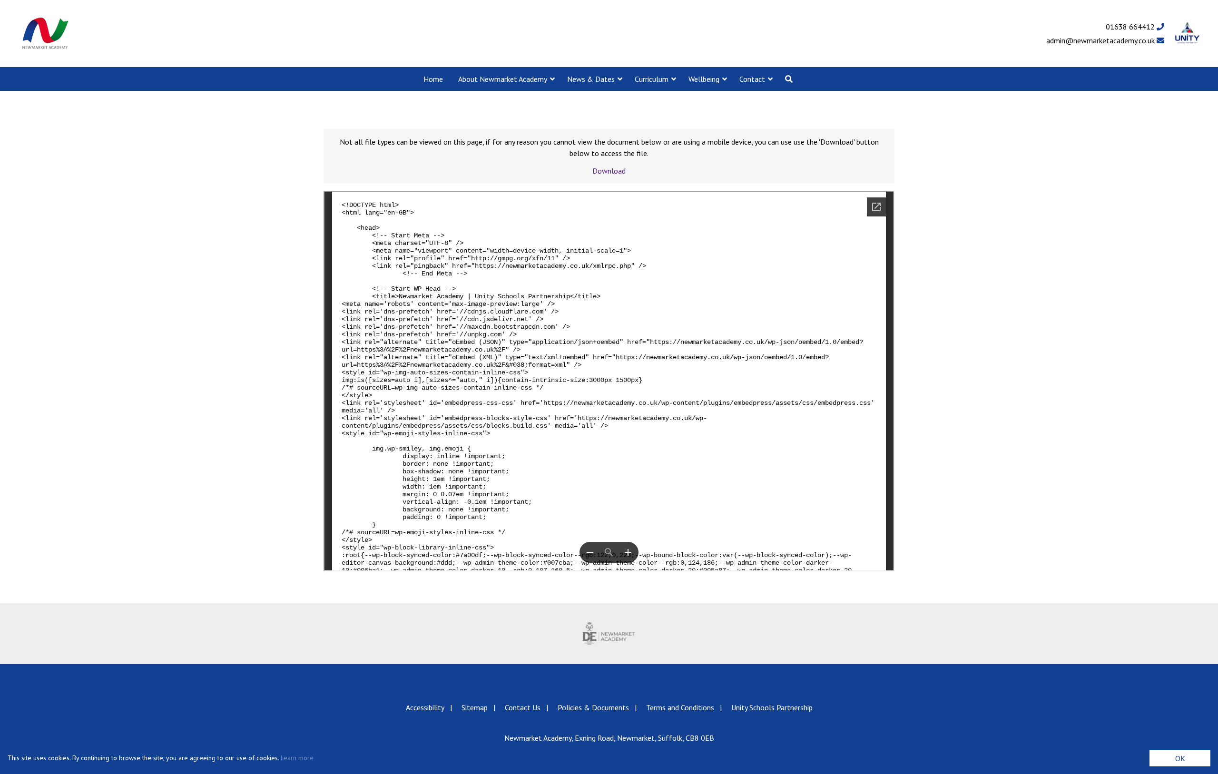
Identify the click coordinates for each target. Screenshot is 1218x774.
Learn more (297, 758)
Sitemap (475, 707)
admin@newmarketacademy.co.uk (1101, 40)
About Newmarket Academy (502, 79)
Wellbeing (703, 79)
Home (433, 79)
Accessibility (425, 707)
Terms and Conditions (680, 707)
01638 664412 (1131, 26)
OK (1180, 758)
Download (609, 171)
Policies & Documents (593, 707)
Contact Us (522, 707)
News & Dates (591, 79)
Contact (752, 79)
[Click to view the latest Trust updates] (1187, 33)
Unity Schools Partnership (772, 707)
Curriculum (651, 79)
